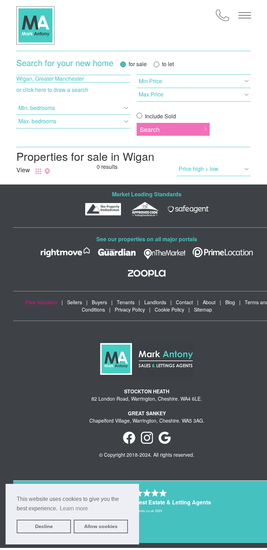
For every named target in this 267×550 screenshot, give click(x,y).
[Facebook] (129, 437)
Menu (244, 15)
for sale (138, 64)
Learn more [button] (74, 508)
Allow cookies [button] (101, 526)
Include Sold (160, 116)
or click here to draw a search (52, 90)
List (38, 171)
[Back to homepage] (35, 25)
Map (47, 171)
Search (150, 129)
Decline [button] (44, 526)
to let (168, 64)
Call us (222, 15)
